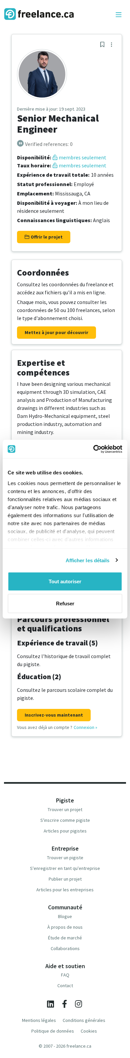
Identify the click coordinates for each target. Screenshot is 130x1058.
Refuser (65, 603)
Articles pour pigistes (65, 831)
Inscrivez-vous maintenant (54, 715)
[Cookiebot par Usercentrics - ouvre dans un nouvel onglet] (93, 449)
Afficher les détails (88, 560)
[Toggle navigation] (118, 15)
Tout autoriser (65, 581)
